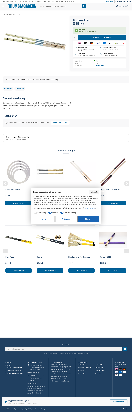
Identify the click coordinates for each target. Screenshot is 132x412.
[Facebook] (123, 409)
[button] (3, 5)
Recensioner (20, 88)
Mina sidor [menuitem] (98, 374)
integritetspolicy (82, 353)
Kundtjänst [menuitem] (108, 1)
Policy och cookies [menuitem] (100, 371)
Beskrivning (8, 88)
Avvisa (44, 219)
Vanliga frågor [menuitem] (99, 364)
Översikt (95, 192)
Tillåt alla (88, 219)
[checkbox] (39, 212)
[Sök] (84, 6)
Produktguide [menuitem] (99, 367)
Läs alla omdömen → (119, 402)
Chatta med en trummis (15, 373)
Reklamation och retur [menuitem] (84, 367)
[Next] (126, 183)
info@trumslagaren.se (14, 367)
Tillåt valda (66, 219)
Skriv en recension (60, 123)
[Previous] (5, 183)
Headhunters (100, 65)
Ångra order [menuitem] (81, 374)
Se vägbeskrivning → (34, 373)
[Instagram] (126, 409)
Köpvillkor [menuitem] (81, 371)
